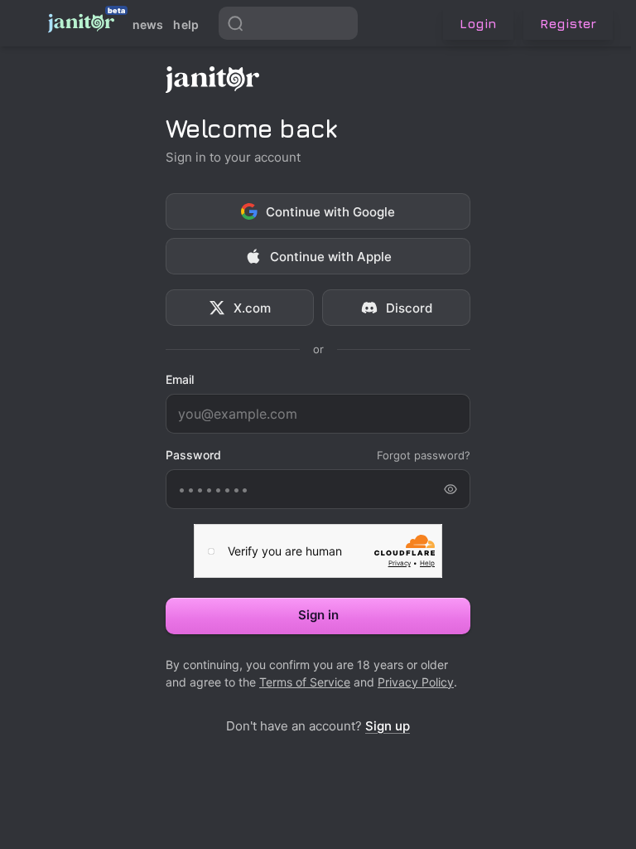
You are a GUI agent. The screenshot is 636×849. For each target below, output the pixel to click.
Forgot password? (423, 455)
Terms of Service (304, 682)
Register (568, 23)
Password (193, 455)
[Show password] (450, 489)
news (148, 24)
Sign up (387, 726)
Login (478, 23)
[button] (341, 23)
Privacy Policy (416, 682)
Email (180, 379)
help (186, 24)
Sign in (318, 615)
